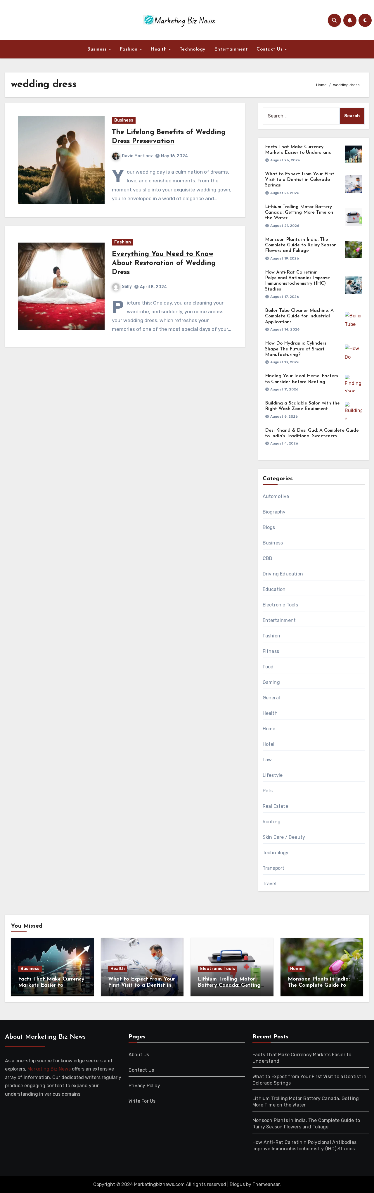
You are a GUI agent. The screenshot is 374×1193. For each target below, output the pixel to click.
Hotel (269, 744)
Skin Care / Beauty (284, 837)
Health (159, 49)
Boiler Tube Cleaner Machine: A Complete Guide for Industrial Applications (299, 316)
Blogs (269, 527)
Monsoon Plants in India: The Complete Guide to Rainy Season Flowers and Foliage (301, 245)
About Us (139, 1054)
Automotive (276, 496)
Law (267, 760)
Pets (268, 790)
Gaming (271, 682)
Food (268, 667)
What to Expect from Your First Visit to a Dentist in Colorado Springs (299, 180)
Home (269, 729)
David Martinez (137, 155)
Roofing (271, 821)
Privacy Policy (144, 1085)
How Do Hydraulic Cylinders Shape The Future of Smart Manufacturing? (295, 349)
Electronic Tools (280, 605)
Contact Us (270, 49)
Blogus (237, 1184)
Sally (127, 286)
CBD (268, 558)
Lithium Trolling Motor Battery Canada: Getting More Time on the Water (299, 212)
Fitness (271, 651)
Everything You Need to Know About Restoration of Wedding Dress (164, 263)
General (271, 698)
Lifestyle (273, 775)
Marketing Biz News (49, 1069)
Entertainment (231, 49)
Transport (274, 868)
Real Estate (275, 806)
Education (274, 589)
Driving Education (283, 574)
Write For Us (142, 1101)
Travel (269, 883)
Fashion (129, 49)
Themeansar (266, 1184)
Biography (274, 512)
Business (97, 49)
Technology (192, 49)
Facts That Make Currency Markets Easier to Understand (51, 986)
